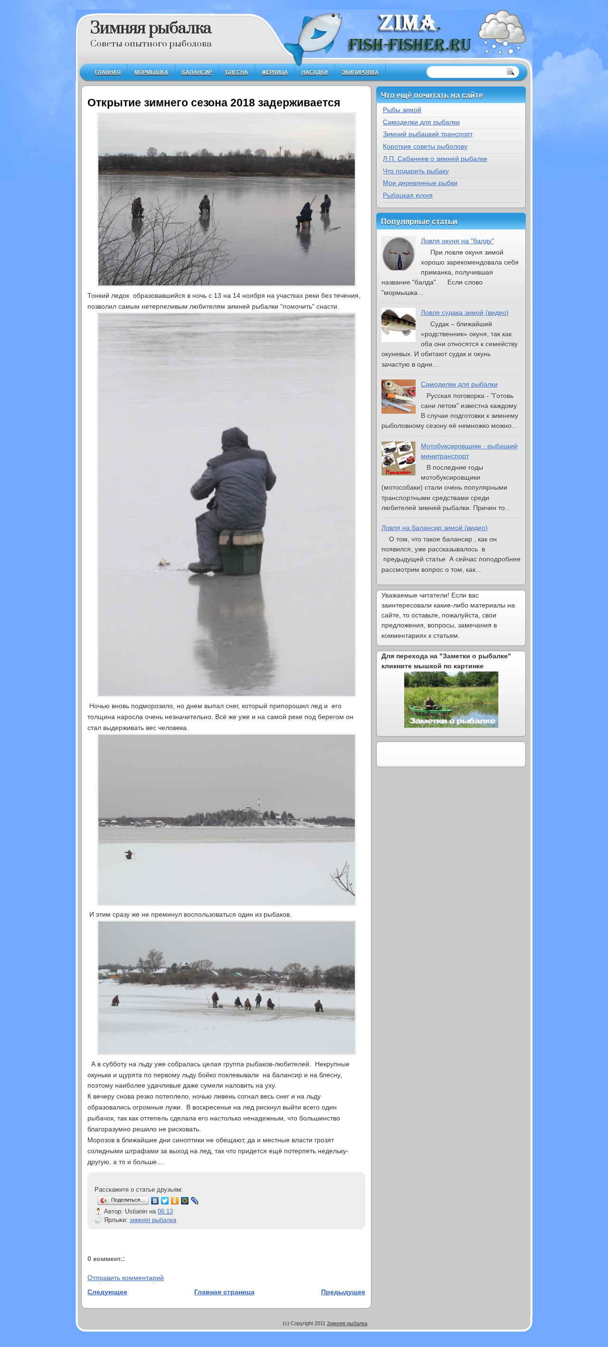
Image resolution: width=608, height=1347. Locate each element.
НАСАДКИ (315, 72)
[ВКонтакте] (155, 1201)
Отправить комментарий (125, 1277)
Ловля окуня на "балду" (457, 241)
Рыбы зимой (402, 110)
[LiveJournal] (195, 1201)
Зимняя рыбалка (150, 28)
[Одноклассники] (175, 1201)
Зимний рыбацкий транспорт (428, 134)
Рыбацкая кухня (408, 195)
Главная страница (224, 1292)
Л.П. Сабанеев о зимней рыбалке (435, 158)
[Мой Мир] (185, 1201)
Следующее (107, 1292)
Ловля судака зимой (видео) (465, 312)
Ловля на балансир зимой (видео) (434, 527)
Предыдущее (343, 1292)
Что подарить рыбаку (416, 171)
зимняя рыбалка (153, 1220)
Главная (108, 72)
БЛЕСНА (237, 72)
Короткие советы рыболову (425, 146)
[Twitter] (165, 1201)
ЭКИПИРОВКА (360, 72)
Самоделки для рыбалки (421, 122)
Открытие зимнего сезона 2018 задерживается (213, 102)
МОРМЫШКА (151, 72)
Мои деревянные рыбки (420, 183)
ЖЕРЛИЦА (275, 72)
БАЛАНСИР (197, 72)
